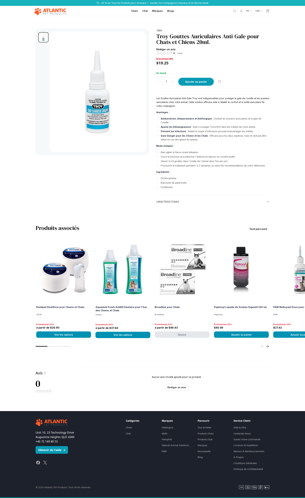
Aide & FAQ (240, 427)
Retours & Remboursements (249, 451)
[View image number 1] (43, 37)
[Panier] (268, 11)
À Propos (239, 457)
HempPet (167, 439)
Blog (200, 457)
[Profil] (241, 11)
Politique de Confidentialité (248, 469)
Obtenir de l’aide (51, 450)
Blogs (170, 10)
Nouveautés (204, 451)
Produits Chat (205, 439)
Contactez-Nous (242, 433)
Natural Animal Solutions (175, 445)
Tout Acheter (204, 427)
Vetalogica (167, 427)
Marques (157, 10)
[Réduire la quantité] (160, 81)
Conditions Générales (245, 463)
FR (247, 10)
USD (257, 10)
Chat (145, 10)
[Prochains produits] (267, 346)
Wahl (164, 433)
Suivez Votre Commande (247, 439)
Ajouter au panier (241, 334)
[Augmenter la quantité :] (172, 81)
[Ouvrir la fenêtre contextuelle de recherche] (234, 11)
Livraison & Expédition (246, 445)
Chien (134, 10)
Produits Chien (206, 433)
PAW (164, 451)
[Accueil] (50, 11)
